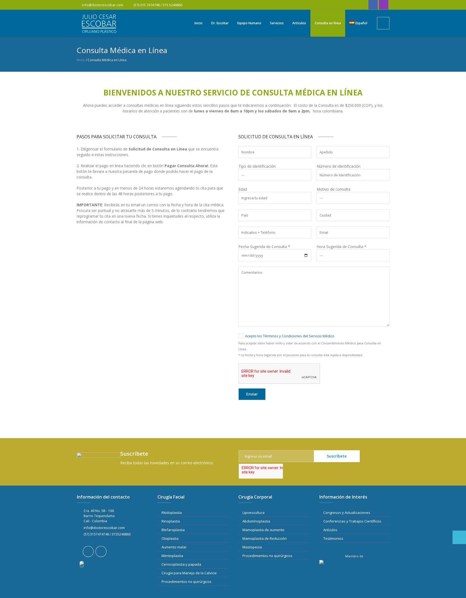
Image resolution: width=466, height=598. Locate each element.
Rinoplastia (171, 521)
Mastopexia (252, 547)
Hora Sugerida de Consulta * (341, 246)
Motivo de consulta (333, 189)
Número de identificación (339, 166)
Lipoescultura (253, 512)
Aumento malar (174, 547)
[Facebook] (373, 4)
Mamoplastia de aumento (263, 529)
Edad (242, 189)
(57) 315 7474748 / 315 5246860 (157, 4)
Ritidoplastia (172, 512)
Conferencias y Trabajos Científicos (352, 521)
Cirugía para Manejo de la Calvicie (189, 572)
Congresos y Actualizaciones (346, 512)
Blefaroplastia (173, 529)
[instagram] (383, 4)
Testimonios (333, 538)
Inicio (81, 60)
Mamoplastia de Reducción (264, 538)
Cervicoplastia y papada (181, 564)
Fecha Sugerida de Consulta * (264, 246)
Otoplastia (170, 538)
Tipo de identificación (257, 166)
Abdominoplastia (256, 521)
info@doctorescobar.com (102, 4)
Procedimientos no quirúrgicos (186, 581)
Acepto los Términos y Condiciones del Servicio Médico (289, 336)
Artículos (330, 529)
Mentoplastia (172, 555)
